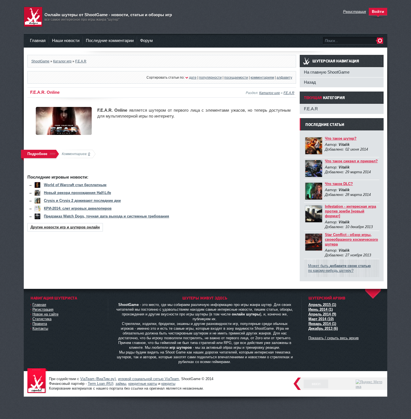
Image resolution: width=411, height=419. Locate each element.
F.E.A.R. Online (45, 92)
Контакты (40, 328)
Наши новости (65, 40)
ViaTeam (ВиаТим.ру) (98, 379)
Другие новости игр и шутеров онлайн (65, 227)
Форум (146, 40)
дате (193, 77)
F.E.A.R (289, 93)
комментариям (262, 77)
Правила (39, 324)
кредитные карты (142, 383)
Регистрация (42, 309)
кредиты (168, 383)
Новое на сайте (45, 314)
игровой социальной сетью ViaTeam (148, 379)
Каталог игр (269, 93)
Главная (38, 40)
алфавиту (284, 77)
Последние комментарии (110, 40)
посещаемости (236, 77)
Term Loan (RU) (100, 383)
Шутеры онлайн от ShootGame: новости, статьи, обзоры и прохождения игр (37, 381)
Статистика (41, 319)
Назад (310, 82)
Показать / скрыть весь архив (333, 338)
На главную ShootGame (326, 72)
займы (120, 383)
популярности (210, 77)
